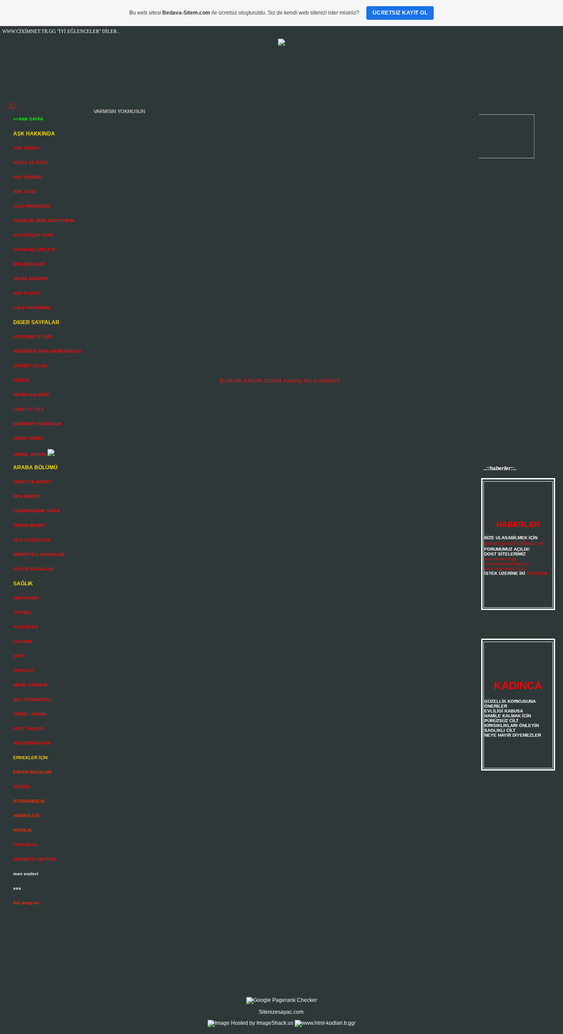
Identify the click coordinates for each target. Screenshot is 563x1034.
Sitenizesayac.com (281, 1012)
